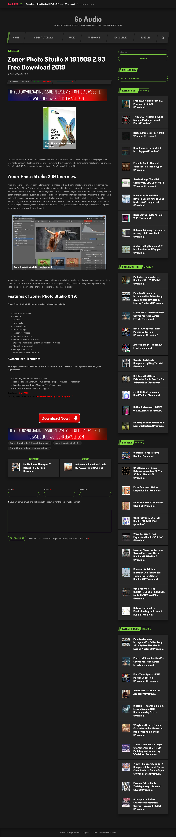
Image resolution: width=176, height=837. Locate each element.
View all (143, 91)
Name (11, 489)
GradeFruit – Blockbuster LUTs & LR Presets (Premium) (50, 4)
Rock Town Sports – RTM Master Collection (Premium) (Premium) (146, 332)
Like (37, 82)
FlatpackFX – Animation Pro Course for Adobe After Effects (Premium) (148, 316)
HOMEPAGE (23, 393)
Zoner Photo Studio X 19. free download (28, 448)
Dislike (48, 82)
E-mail (47, 489)
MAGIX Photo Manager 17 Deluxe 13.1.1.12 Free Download (37, 467)
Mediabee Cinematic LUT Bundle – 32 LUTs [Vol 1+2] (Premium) (147, 280)
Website (83, 489)
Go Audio (88, 19)
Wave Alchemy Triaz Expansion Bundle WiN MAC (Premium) (148, 537)
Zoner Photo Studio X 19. (66, 443)
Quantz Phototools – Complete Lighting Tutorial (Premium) (148, 363)
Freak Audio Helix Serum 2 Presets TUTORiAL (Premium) (148, 104)
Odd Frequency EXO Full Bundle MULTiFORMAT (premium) (146, 521)
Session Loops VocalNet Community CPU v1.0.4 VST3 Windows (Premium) (148, 182)
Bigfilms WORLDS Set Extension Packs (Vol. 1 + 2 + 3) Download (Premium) (148, 379)
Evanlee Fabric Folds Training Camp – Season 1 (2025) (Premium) (147, 786)
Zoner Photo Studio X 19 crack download (29, 443)
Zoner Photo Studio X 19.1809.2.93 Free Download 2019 (56, 63)
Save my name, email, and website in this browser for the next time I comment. (45, 502)
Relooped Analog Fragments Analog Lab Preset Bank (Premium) (149, 233)
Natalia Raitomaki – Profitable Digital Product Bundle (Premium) (147, 611)
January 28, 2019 (16, 74)
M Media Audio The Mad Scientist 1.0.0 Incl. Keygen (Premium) (147, 166)
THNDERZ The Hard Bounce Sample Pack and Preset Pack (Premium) (148, 120)
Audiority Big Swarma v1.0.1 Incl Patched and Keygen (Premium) (148, 249)
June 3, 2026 (84, 4)
